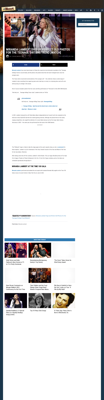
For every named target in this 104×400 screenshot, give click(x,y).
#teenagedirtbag (48, 101)
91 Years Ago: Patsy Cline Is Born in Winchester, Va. (62, 311)
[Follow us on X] (98, 10)
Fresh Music (37, 10)
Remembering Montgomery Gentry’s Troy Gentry (38, 261)
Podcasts (57, 10)
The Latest (20, 10)
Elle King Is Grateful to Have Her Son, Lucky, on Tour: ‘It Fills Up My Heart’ (62, 287)
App (81, 10)
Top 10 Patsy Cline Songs (38, 311)
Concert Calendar (67, 10)
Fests (76, 10)
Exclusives (29, 10)
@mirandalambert (26, 98)
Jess (10, 56)
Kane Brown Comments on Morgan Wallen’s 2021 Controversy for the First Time (15, 287)
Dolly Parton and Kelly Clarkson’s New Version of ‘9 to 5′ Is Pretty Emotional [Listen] (15, 262)
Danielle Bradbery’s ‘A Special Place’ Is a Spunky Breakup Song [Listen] (15, 312)
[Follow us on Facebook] (94, 10)
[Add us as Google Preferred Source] (91, 10)
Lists (44, 10)
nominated (61, 147)
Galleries (50, 10)
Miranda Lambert (16, 70)
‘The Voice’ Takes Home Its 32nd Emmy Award (62, 261)
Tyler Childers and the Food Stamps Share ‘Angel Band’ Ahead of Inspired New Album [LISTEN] (39, 287)
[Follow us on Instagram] (102, 10)
